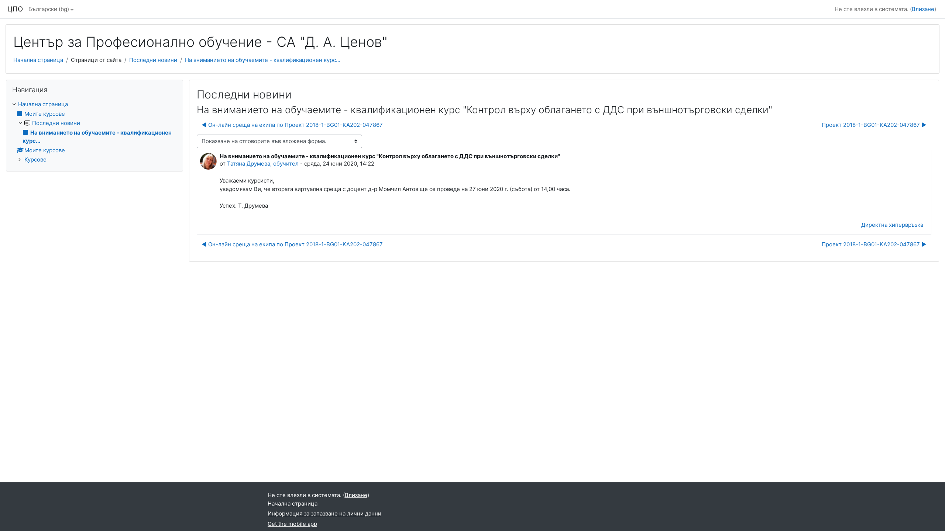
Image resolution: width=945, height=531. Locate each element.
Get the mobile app (292, 523)
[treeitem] (94, 132)
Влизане (923, 9)
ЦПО (15, 9)
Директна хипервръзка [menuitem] (892, 224)
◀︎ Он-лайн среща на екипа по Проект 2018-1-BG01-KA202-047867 (292, 124)
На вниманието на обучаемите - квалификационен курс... (262, 59)
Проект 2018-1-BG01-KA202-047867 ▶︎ (874, 124)
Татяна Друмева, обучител (263, 163)
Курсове (35, 159)
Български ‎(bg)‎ (48, 9)
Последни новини (153, 59)
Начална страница (38, 59)
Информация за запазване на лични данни (324, 513)
